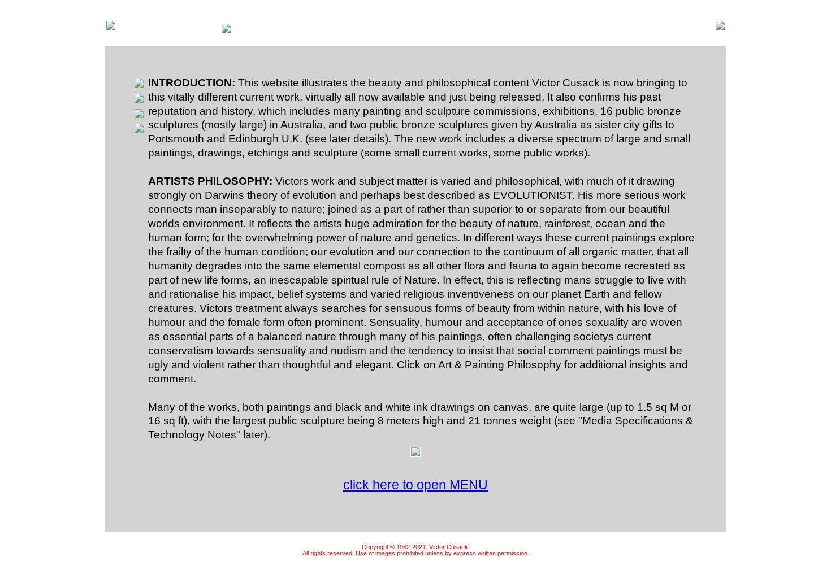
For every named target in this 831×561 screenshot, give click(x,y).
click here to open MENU (415, 484)
